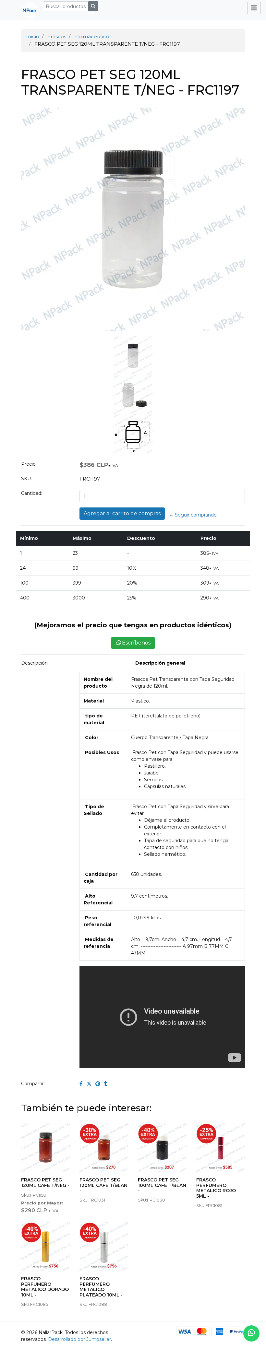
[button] (33, 280)
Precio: (29, 464)
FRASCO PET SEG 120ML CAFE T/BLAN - (103, 1185)
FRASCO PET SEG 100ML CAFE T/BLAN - (162, 1185)
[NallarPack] (27, 10)
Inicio (32, 36)
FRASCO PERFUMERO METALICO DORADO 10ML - (45, 1287)
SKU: (26, 479)
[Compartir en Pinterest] (97, 1084)
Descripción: (35, 663)
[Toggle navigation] (254, 8)
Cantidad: (31, 493)
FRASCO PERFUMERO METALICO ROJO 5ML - (216, 1188)
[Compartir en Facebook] (81, 1084)
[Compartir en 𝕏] (89, 1084)
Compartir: (33, 1084)
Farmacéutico (91, 36)
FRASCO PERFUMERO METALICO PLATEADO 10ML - (101, 1287)
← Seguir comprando (193, 515)
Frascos (56, 36)
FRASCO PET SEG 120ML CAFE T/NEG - (45, 1182)
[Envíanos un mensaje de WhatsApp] (251, 1333)
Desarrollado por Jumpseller (79, 1339)
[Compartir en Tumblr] (105, 1084)
